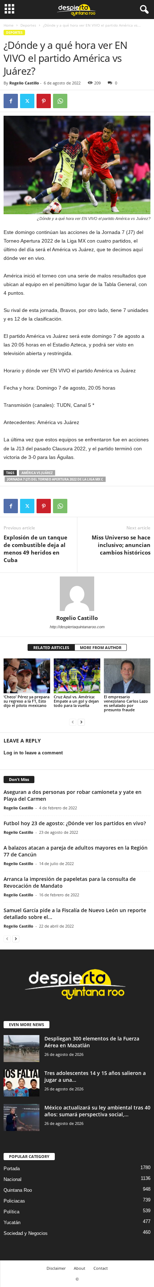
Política (11, 1211)
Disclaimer (56, 1268)
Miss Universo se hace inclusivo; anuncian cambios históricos (121, 545)
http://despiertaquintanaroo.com (77, 627)
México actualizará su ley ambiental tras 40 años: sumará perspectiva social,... (97, 1111)
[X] (27, 101)
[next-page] (81, 722)
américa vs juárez (37, 472)
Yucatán (12, 1222)
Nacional (12, 1179)
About (79, 1268)
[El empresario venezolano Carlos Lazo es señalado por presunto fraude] (127, 675)
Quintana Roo (18, 1190)
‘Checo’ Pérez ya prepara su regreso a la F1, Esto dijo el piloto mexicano (26, 701)
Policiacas (14, 1201)
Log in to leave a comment (33, 752)
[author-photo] (77, 593)
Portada (12, 1168)
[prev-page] (72, 722)
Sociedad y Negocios (26, 1233)
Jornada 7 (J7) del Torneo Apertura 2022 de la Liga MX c (55, 479)
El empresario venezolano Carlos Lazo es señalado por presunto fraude (126, 703)
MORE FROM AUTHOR (100, 647)
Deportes (28, 25)
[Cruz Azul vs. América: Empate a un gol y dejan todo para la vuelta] (77, 675)
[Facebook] (11, 101)
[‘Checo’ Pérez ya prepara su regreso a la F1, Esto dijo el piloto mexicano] (27, 675)
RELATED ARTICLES (51, 647)
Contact (100, 1268)
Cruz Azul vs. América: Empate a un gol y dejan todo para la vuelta (76, 701)
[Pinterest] (44, 101)
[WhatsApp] (60, 101)
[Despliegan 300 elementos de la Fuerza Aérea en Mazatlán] (21, 1048)
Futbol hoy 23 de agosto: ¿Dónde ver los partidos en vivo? (75, 823)
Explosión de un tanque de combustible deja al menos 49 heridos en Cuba (35, 549)
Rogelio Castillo (24, 83)
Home (9, 25)
